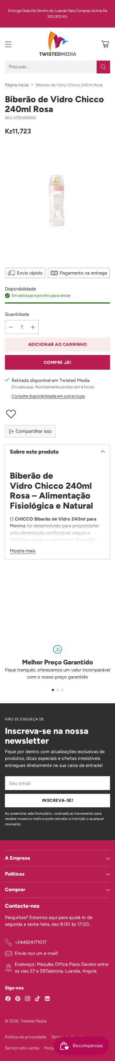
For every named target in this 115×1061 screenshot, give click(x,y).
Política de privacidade (25, 1036)
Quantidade (17, 314)
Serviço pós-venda (22, 1047)
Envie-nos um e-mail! (36, 953)
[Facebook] (8, 999)
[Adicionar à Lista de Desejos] (57, 414)
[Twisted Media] (57, 44)
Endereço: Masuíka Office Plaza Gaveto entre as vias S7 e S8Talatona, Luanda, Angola (61, 968)
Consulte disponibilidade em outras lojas (48, 396)
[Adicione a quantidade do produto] (32, 327)
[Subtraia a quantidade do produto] (10, 327)
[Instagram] (27, 999)
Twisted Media (34, 1020)
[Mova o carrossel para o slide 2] (57, 690)
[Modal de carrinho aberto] (105, 44)
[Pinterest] (17, 999)
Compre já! (57, 362)
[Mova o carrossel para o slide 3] (62, 690)
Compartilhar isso (34, 431)
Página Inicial (17, 84)
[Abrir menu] (8, 44)
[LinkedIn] (47, 999)
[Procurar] (103, 67)
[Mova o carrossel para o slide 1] (53, 690)
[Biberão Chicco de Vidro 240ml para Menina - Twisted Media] (57, 200)
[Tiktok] (37, 999)
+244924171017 (31, 942)
